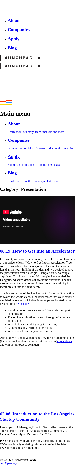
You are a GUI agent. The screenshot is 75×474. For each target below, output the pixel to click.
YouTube (23, 303)
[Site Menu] (6, 104)
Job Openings (8, 463)
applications (64, 341)
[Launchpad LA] (37, 78)
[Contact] (4, 467)
